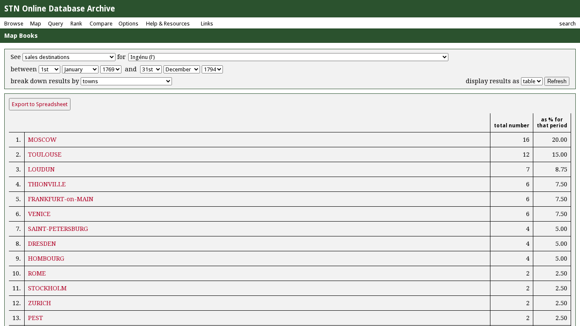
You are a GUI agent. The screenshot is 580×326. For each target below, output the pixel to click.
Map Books (21, 35)
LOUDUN (41, 169)
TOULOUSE (45, 154)
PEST (35, 318)
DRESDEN (42, 243)
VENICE (39, 214)
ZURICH (39, 303)
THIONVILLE (47, 184)
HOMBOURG (46, 258)
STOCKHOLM (47, 288)
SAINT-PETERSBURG (58, 229)
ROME (37, 273)
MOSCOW (42, 139)
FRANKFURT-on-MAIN (60, 199)
